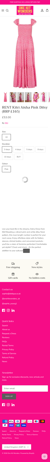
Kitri (6, 123)
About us (6, 329)
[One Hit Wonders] (25, 10)
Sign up (9, 396)
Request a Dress (9, 333)
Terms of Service (9, 353)
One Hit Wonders (14, 453)
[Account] (41, 10)
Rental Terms (7, 345)
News (4, 361)
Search (5, 325)
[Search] (8, 10)
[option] (25, 53)
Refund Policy (8, 357)
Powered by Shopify (27, 453)
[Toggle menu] (3, 10)
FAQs (4, 341)
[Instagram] (8, 310)
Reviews (5, 337)
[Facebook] (3, 310)
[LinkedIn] (13, 310)
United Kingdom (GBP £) (15, 447)
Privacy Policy (8, 349)
